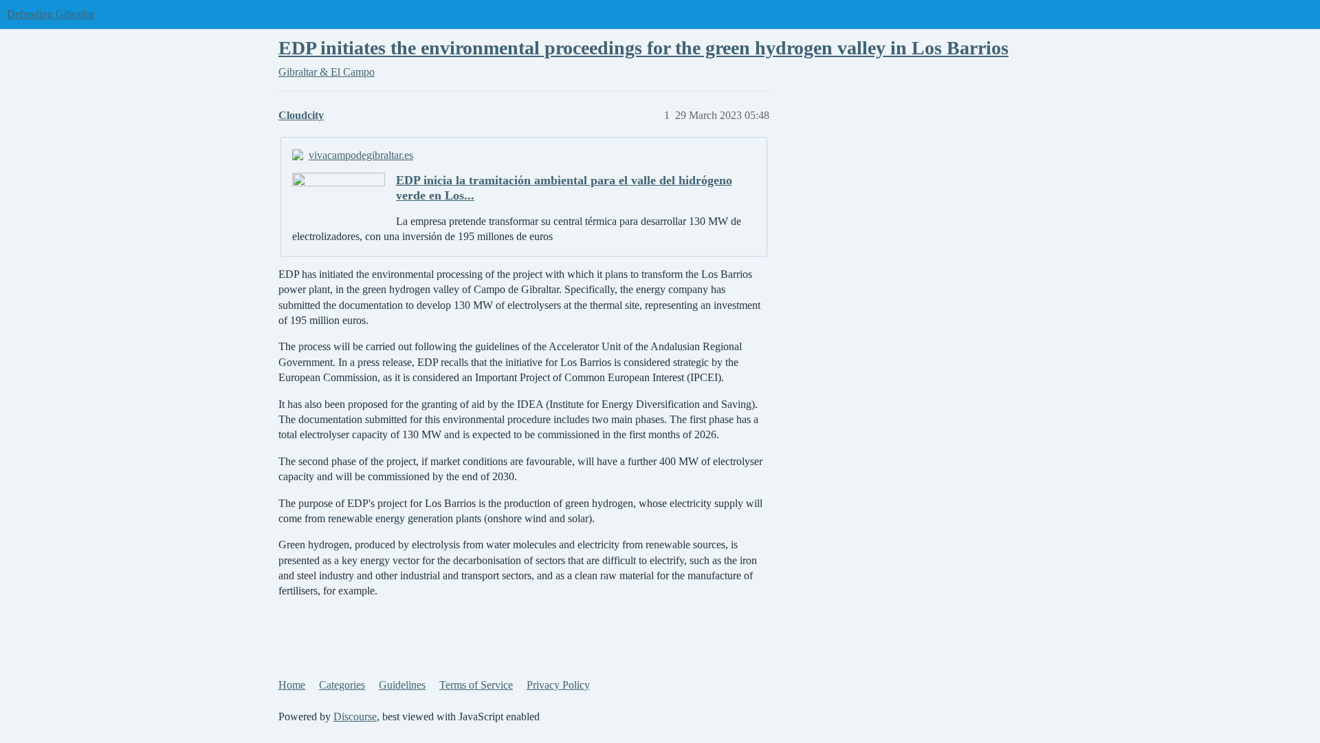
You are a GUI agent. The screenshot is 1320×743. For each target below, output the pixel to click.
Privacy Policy (558, 685)
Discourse (355, 716)
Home (291, 685)
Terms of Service (476, 685)
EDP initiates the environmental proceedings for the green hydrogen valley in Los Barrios (643, 47)
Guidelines (402, 685)
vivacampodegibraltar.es (361, 155)
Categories (342, 685)
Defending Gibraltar (50, 14)
